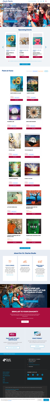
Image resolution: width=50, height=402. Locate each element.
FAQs (4, 377)
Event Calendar (6, 372)
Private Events (6, 373)
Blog (4, 381)
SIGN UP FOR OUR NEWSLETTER (35, 378)
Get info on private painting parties (30, 303)
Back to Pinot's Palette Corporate (9, 353)
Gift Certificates (6, 375)
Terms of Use (7, 389)
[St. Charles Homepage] (8, 1)
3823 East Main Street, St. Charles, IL (12, 12)
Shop (4, 379)
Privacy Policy (12, 389)
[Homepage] (14, 360)
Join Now (37, 346)
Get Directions (31, 362)
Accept (46, 399)
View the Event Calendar (10, 21)
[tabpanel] (11, 45)
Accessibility (17, 389)
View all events (25, 64)
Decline (40, 399)
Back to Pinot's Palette (32, 1)
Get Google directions (40, 275)
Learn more (9, 400)
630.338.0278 (8, 13)
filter (46, 71)
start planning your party (31, 301)
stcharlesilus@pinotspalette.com (34, 364)
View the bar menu (9, 274)
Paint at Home (5, 382)
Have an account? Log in (37, 348)
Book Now (11, 56)
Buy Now (16, 99)
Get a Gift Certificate (12, 347)
